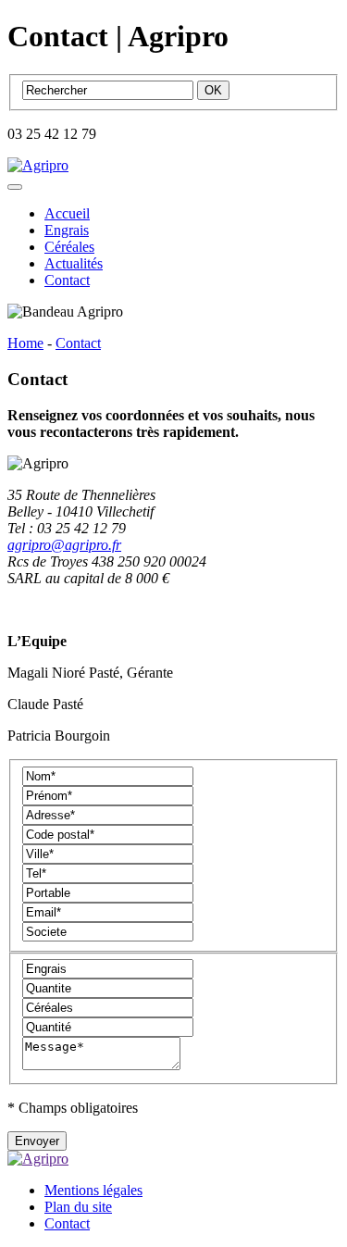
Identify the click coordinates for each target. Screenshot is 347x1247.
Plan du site (78, 1207)
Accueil (67, 213)
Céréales (69, 247)
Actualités (73, 263)
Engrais (66, 230)
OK (213, 90)
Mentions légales (93, 1190)
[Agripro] (37, 165)
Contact (67, 280)
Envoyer (37, 1141)
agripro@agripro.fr (64, 545)
